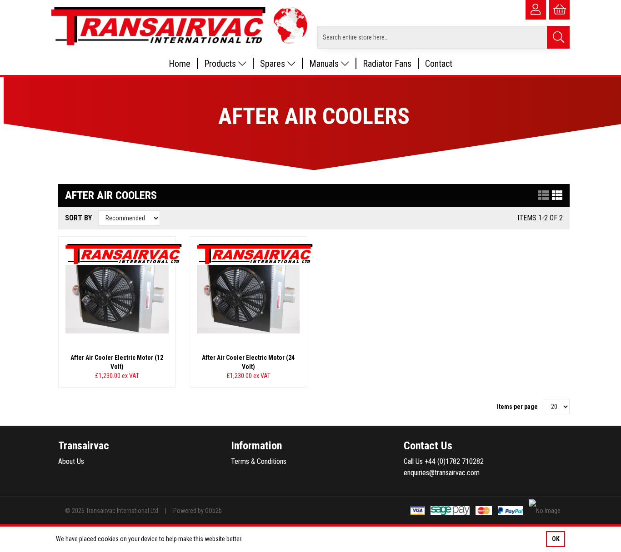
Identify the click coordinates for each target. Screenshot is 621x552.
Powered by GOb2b (197, 510)
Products (221, 63)
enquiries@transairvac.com (442, 472)
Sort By (79, 218)
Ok (556, 538)
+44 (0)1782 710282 (454, 461)
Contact (438, 63)
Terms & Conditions (258, 461)
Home (179, 63)
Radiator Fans (387, 63)
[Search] (558, 37)
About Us (71, 461)
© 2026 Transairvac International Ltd (111, 510)
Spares (273, 63)
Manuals (325, 63)
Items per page (517, 406)
